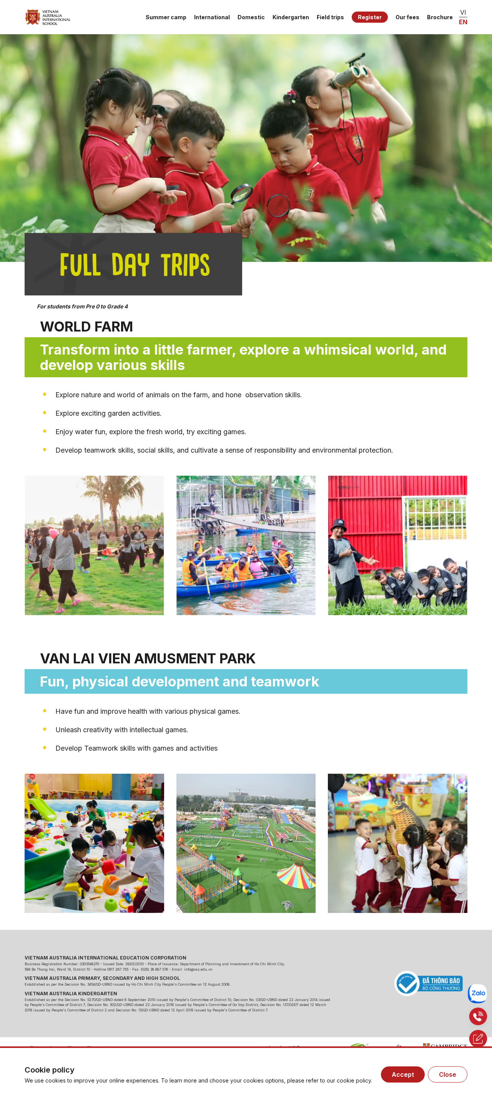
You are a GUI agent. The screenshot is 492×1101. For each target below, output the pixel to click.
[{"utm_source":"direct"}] (48, 17)
